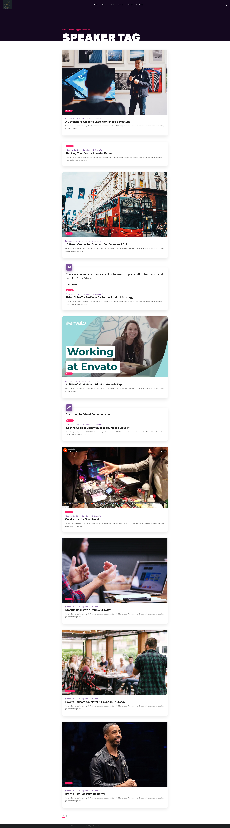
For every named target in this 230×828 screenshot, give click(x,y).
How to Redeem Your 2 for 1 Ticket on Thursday (95, 702)
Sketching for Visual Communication (88, 414)
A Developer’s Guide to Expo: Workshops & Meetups (97, 121)
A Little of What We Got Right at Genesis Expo (94, 384)
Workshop (69, 691)
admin (87, 118)
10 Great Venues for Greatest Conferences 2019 (96, 244)
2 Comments (96, 118)
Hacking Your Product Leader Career (89, 153)
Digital (68, 110)
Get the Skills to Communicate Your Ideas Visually (98, 427)
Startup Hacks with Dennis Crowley (88, 610)
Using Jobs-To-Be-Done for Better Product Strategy (99, 297)
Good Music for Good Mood (82, 519)
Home (64, 30)
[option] (115, 204)
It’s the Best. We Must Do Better (85, 794)
